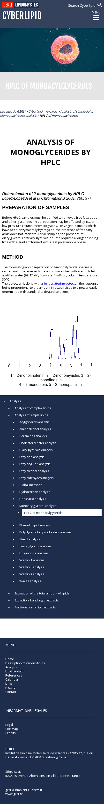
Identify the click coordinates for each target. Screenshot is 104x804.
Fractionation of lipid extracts (35, 607)
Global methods (30, 485)
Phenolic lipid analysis (35, 525)
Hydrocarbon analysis (34, 492)
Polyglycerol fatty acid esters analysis (45, 532)
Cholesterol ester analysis (37, 443)
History (10, 688)
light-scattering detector (61, 283)
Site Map (11, 729)
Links (8, 684)
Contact (10, 692)
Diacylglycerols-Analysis (35, 450)
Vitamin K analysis (31, 574)
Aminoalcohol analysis (35, 429)
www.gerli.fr (13, 794)
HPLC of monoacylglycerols (43, 513)
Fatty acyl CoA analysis (34, 464)
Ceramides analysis (33, 436)
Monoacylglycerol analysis (37, 506)
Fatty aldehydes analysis (36, 478)
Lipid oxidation (15, 671)
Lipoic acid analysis (32, 499)
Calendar (11, 679)
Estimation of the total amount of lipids (42, 593)
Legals (9, 725)
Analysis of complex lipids (33, 408)
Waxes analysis (30, 581)
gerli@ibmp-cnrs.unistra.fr (23, 790)
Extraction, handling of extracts (37, 600)
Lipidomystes (26, 4)
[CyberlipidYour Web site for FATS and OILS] (29, 764)
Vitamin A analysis (31, 560)
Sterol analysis (29, 539)
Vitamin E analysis (31, 567)
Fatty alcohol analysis (34, 471)
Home (9, 659)
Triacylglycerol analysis (35, 546)
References (13, 675)
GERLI (7, 4)
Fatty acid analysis (31, 457)
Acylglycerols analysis (34, 422)
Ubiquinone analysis (33, 553)
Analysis (15, 401)
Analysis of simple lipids (31, 415)
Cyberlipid (22, 15)
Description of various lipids (25, 663)
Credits (10, 733)
